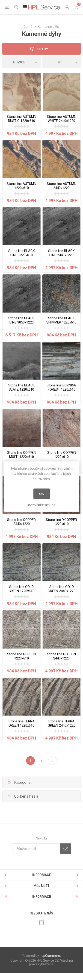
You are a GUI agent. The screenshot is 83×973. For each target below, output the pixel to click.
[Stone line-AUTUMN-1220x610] (22, 159)
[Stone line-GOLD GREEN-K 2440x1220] (61, 562)
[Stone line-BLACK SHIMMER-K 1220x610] (61, 293)
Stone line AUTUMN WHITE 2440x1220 (61, 119)
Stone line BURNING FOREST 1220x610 (62, 387)
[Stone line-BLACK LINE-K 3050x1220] (22, 293)
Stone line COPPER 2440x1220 (21, 522)
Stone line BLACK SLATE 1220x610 (21, 387)
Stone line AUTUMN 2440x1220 (61, 186)
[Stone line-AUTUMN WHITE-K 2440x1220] (61, 92)
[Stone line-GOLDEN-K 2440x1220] (61, 629)
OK (41, 494)
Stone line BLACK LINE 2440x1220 (61, 253)
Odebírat (65, 848)
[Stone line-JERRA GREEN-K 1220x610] (22, 697)
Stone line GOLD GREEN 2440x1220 (61, 589)
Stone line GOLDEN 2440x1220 (61, 656)
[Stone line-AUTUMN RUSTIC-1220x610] (22, 92)
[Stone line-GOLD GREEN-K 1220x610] (22, 562)
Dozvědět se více (41, 505)
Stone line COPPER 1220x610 (61, 455)
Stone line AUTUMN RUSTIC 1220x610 (21, 119)
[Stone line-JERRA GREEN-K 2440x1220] (61, 697)
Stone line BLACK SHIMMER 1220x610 (61, 320)
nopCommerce (51, 955)
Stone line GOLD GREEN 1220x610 (21, 589)
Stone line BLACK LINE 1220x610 (21, 253)
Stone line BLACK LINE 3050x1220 (21, 320)
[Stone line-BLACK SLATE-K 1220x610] (22, 361)
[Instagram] (41, 922)
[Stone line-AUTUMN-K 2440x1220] (61, 159)
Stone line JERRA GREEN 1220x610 (22, 723)
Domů (28, 26)
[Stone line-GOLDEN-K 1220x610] (22, 629)
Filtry (42, 49)
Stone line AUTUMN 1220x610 (21, 186)
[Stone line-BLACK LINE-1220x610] (22, 226)
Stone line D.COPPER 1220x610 (61, 522)
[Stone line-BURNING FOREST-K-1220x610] (61, 361)
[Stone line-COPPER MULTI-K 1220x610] (22, 428)
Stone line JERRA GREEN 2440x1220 (61, 723)
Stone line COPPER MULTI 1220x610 (21, 455)
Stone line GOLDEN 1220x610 (21, 656)
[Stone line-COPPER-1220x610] (61, 428)
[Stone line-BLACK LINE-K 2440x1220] (61, 226)
